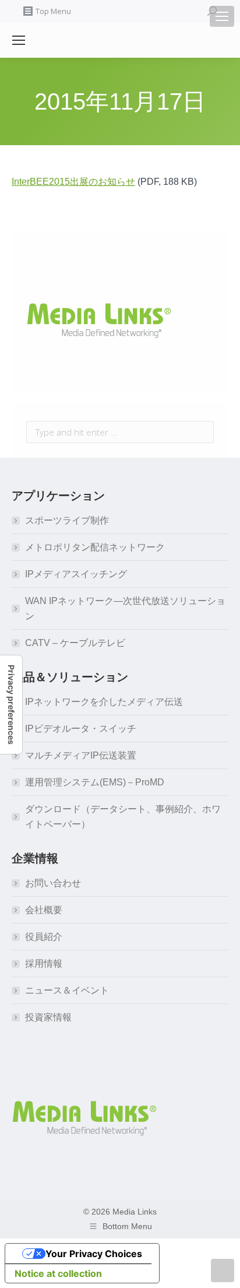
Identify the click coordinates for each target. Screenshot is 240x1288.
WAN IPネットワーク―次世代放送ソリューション (125, 608)
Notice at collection (58, 1273)
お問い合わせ (53, 883)
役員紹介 (43, 937)
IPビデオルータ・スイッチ (80, 729)
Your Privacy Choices (93, 1253)
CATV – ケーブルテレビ (75, 643)
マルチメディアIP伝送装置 (80, 755)
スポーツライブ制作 (67, 520)
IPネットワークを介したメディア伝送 (104, 702)
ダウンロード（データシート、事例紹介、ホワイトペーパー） (123, 816)
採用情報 (43, 963)
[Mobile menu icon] (222, 16)
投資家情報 (48, 1017)
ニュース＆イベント (67, 990)
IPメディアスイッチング (76, 574)
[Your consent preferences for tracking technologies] (11, 704)
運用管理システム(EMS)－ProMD (94, 782)
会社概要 (43, 910)
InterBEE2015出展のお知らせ (73, 182)
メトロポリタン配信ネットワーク (95, 547)
